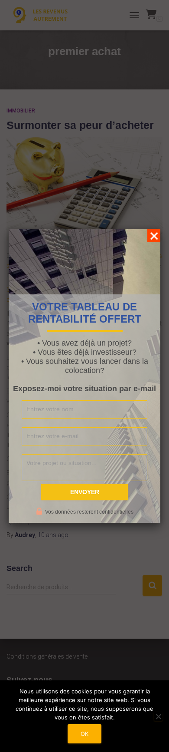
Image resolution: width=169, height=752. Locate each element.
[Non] (158, 716)
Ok (84, 733)
